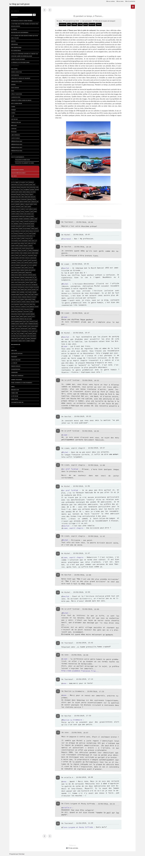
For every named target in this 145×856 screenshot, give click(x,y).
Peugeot (34, 296)
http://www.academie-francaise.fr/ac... (80, 671)
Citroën (21, 213)
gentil (33, 240)
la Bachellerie (33, 257)
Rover (31, 311)
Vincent (34, 335)
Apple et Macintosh (16, 94)
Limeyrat (26, 262)
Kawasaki (17, 257)
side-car (26, 318)
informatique (35, 250)
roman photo (14, 311)
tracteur (18, 328)
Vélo (17, 335)
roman (31, 309)
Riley (12, 309)
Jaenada (25, 252)
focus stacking (14, 240)
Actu (27, 182)
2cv (12, 182)
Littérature (17, 265)
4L (14, 182)
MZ (12, 289)
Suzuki (17, 323)
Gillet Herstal (21, 243)
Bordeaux (13, 199)
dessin (32, 226)
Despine (28, 226)
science (25, 316)
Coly (33, 213)
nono (64, 683)
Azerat (20, 191)
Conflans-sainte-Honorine (17, 218)
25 (58, 803)
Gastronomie (24, 240)
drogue (31, 230)
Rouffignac (26, 311)
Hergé (32, 248)
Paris (29, 294)
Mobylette (31, 279)
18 (58, 643)
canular (13, 206)
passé (32, 294)
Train (29, 328)
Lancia (29, 260)
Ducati (37, 230)
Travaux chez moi (16, 122)
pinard (33, 299)
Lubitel (26, 267)
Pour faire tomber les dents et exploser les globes (50, 10)
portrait (33, 301)
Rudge (19, 313)
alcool (21, 184)
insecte (12, 252)
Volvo (19, 338)
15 (58, 575)
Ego (27, 233)
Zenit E (24, 340)
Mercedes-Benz (28, 277)
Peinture (15, 296)
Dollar (12, 230)
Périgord (24, 296)
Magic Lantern (14, 272)
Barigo (24, 191)
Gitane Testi (30, 243)
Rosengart (20, 311)
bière (23, 196)
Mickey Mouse (17, 279)
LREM (23, 267)
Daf (12, 223)
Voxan (22, 338)
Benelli (23, 194)
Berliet (31, 194)
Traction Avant (24, 328)
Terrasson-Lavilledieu (33, 323)
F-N (34, 235)
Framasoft (14, 356)
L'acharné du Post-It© (17, 402)
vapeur (34, 333)
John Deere (30, 255)
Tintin (28, 326)
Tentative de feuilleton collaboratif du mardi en (44, 10)
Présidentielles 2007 (16, 141)
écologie (16, 233)
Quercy (21, 304)
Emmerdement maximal (17, 169)
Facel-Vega (13, 238)
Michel (67, 235)
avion (17, 191)
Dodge (80, 24)
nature (14, 289)
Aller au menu (120, 1)
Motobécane (34, 284)
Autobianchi (26, 189)
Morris (31, 282)
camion (31, 204)
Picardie (22, 299)
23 (58, 732)
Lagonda (25, 260)
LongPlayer (14, 372)
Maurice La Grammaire (72, 720)
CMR (25, 213)
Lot (28, 265)
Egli (24, 233)
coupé (17, 221)
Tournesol (66, 239)
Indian (30, 250)
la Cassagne (13, 260)
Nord (25, 289)
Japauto (13, 255)
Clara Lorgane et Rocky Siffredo (77, 827)
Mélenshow (14, 44)
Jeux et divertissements (17, 157)
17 (58, 609)
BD (31, 191)
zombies (28, 340)
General (13, 84)
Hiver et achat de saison (18, 59)
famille (18, 238)
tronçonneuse (24, 331)
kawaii (12, 257)
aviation (13, 191)
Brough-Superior (23, 201)
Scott (33, 316)
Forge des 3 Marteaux (17, 375)
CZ (35, 221)
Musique (13, 109)
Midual (22, 279)
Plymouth (92, 24)
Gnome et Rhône (14, 245)
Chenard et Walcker (15, 211)
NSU (37, 289)
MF (33, 277)
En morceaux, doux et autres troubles (21, 20)
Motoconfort (14, 287)
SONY (28, 321)
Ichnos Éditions (15, 369)
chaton (34, 209)
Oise (18, 292)
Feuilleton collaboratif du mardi (24, 163)
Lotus (12, 267)
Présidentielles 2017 (16, 147)
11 (58, 465)
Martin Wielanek (16, 360)
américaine (62, 24)
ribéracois (32, 306)
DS (34, 230)
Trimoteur (13, 331)
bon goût (33, 196)
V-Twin (25, 333)
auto (69, 24)
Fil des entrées (73, 848)
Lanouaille (13, 262)
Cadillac (74, 24)
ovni (26, 292)
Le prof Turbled (70, 469)
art (12, 189)
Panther (22, 294)
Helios (23, 248)
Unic (12, 333)
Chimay (35, 211)
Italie (21, 252)
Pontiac (23, 301)
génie (29, 240)
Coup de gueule (15, 138)
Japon (17, 255)
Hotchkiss (24, 250)
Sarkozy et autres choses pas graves (21, 100)
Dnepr (32, 228)
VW (25, 338)
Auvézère (32, 189)
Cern (26, 206)
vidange (24, 335)
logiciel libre (23, 265)
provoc (37, 301)
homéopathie (14, 250)
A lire (12, 116)
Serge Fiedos (14, 399)
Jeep (20, 255)
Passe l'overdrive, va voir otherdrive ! (21, 382)
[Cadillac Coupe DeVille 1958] (88, 161)
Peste (12, 91)
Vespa (20, 335)
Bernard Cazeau (14, 196)
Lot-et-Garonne (32, 265)
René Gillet (18, 306)
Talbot (25, 323)
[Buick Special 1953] (88, 188)
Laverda (18, 262)
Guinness (30, 245)
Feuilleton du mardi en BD (22, 159)
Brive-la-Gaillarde (15, 201)
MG (35, 277)
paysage (36, 294)
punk (12, 304)
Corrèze (32, 218)
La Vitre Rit (14, 363)
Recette (13, 41)
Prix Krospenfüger (16, 47)
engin (30, 233)
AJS (18, 184)
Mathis (34, 274)
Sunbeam (13, 323)
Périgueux (29, 296)
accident (23, 182)
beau (34, 191)
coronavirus (26, 218)
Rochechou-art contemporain (19, 32)
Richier (36, 306)
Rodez (22, 309)
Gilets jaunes (14, 243)
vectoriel (13, 335)
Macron (22, 270)
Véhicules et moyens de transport (105, 21)
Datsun (20, 223)
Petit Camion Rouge (16, 103)
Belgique (19, 194)
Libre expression (15, 135)
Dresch (27, 230)
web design (33, 338)
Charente (23, 209)
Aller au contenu (110, 1)
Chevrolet (27, 211)
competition (22, 216)
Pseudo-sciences (15, 366)
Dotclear (22, 854)
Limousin (35, 262)
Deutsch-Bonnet (26, 228)
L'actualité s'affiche (16, 353)
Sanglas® (13, 316)
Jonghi (35, 255)
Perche (19, 296)
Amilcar (18, 187)
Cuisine (13, 106)
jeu (26, 255)
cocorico (29, 213)
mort (35, 282)
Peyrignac (13, 299)
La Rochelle (19, 260)
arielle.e (66, 808)
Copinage (13, 128)
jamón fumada (35, 252)
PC (11, 296)
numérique (13, 292)
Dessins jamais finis (16, 72)
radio (25, 304)
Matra (12, 277)
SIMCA (30, 318)
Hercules (28, 248)
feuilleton (27, 238)
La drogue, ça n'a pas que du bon (20, 62)
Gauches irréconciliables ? (18, 173)
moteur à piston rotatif (16, 284)
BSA (37, 201)
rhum (28, 306)
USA (18, 333)
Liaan (64, 317)
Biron (26, 196)
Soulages (32, 321)
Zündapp (33, 340)
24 (58, 777)
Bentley (27, 194)
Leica (22, 262)
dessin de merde (14, 228)
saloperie (28, 313)
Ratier (31, 304)
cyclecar (26, 221)
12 (58, 486)
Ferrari (22, 238)
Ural (15, 333)
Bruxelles (34, 201)
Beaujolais (13, 194)
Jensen (23, 255)
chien (31, 211)
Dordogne (17, 230)
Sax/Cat (65, 268)
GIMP (26, 243)
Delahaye (13, 226)
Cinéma (13, 113)
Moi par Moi (14, 119)
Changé (29, 206)
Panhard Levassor (15, 294)
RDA (34, 304)
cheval (22, 211)
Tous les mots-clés (15, 344)
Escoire (34, 233)
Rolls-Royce (27, 309)
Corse (36, 218)
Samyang (32, 313)
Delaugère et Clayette (21, 226)
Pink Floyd (13, 301)
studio (36, 321)
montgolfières (21, 282)
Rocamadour (17, 309)
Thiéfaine (24, 326)
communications (14, 216)
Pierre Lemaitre (28, 299)
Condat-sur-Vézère (30, 216)
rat (28, 304)
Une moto (14, 176)
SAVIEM (21, 316)
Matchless (25, 274)
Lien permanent (87, 21)
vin (31, 335)
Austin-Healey (17, 189)
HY (27, 250)
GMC (35, 243)
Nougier (34, 289)
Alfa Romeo (26, 184)
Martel (20, 274)
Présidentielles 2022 (16, 150)
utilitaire (21, 333)
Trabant (13, 328)
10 (58, 448)
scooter (29, 316)
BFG (20, 196)
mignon (26, 279)
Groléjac (25, 245)
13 (58, 536)
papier (26, 294)
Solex (24, 321)
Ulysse (33, 331)
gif (36, 240)
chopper (13, 213)
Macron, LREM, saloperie (30, 270)
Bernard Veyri (15, 389)
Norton (29, 289)
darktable (16, 223)
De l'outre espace (16, 50)
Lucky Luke (31, 267)
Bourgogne (24, 199)
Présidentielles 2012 (16, 144)
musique (31, 287)
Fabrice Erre (14, 393)
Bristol (34, 199)
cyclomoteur (31, 221)
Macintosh (13, 270)
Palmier (29, 292)
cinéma (17, 213)
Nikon (18, 289)
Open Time (14, 350)
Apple (28, 187)
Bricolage (14, 125)
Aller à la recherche (130, 1)
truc (30, 331)
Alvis (34, 184)
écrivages (13, 131)
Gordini (21, 245)
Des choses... (14, 68)
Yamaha (20, 340)
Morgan (27, 282)
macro (18, 270)
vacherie (30, 333)
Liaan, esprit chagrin (73, 528)
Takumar (21, 323)
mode (36, 279)
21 (58, 691)
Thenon (98, 24)
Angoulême (23, 187)
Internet (17, 252)
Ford (20, 240)
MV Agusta (36, 287)
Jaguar (29, 252)
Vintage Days (14, 338)
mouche (27, 287)
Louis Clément (18, 267)
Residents (24, 306)
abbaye (17, 182)
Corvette (13, 221)
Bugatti (13, 204)
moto (23, 284)
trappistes (34, 328)
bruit (29, 201)
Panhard (34, 292)
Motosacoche (21, 287)
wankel (28, 338)
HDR (20, 248)
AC (19, 182)
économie (21, 233)
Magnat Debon (21, 272)
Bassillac (28, 191)
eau (12, 233)
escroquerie (14, 235)
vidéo (28, 335)
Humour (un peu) (15, 97)
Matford (30, 274)
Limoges (30, 262)
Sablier (23, 313)
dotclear (23, 230)
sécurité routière (15, 318)
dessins (20, 228)
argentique (32, 187)
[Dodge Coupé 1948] (88, 133)
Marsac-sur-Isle (14, 274)
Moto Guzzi (28, 284)
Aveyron (37, 189)
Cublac (21, 221)
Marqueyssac (28, 272)
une (36, 331)
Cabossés (17, 204)
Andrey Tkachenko (16, 379)
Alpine (30, 184)
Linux (12, 265)
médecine (22, 277)
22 (58, 716)
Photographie (15, 75)
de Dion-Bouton (26, 223)
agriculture (14, 184)
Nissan (22, 289)
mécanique (17, 277)
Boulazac (18, 199)
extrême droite (29, 235)
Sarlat (17, 316)
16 (58, 592)
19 (58, 655)
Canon (35, 204)
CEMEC (22, 206)
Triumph (18, 331)
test (16, 326)
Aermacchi (31, 182)
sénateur (22, 318)
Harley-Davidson (15, 248)
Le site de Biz (14, 396)
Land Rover (34, 260)
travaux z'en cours (16, 81)
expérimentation (21, 235)
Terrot (12, 326)
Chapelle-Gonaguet (15, 209)
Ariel (37, 187)
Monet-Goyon (14, 282)
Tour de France (34, 326)
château (30, 209)
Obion (12, 386)
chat (27, 209)
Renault (13, 306)
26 (58, 823)
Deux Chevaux (15, 87)
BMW (29, 196)
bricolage (30, 199)
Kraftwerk (22, 257)
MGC (12, 279)
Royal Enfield (14, 313)
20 (58, 679)
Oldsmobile (22, 292)
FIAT (31, 238)
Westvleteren (14, 340)
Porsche (28, 301)
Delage (32, 223)
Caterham (18, 206)
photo (85, 24)
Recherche (15, 11)
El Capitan (14, 29)
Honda (19, 250)
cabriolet (22, 204)
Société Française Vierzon (16, 321)
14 (58, 553)
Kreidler (27, 257)
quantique (16, 304)
